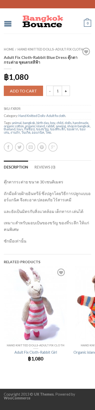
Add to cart (23, 90)
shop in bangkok (78, 126)
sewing (61, 126)
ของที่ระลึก (57, 129)
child (59, 123)
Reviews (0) (44, 167)
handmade (80, 123)
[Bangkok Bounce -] (48, 20)
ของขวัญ (42, 129)
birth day (42, 123)
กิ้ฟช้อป (29, 129)
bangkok (29, 123)
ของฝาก (72, 129)
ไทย (48, 132)
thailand (9, 129)
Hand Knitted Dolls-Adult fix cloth (50, 49)
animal (17, 123)
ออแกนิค (38, 132)
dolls (68, 123)
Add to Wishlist (86, 51)
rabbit (50, 126)
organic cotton (14, 126)
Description (16, 167)
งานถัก (15, 132)
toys (20, 129)
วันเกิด (25, 132)
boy (52, 123)
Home (9, 49)
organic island (35, 126)
